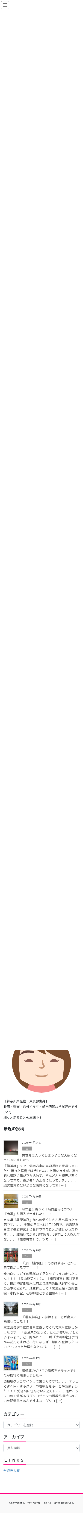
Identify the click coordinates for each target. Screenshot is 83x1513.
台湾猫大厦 (11, 1471)
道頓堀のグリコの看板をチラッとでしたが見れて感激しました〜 (40, 1372)
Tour (27, 1148)
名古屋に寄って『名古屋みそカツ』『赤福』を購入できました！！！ (38, 1211)
